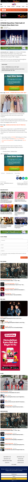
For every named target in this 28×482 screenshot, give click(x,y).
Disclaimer (14, 464)
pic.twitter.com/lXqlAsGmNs (7, 140)
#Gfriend (3, 173)
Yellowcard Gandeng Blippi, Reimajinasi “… (14, 439)
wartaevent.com (7, 456)
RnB (10, 293)
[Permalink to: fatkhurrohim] (1, 27)
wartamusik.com (20, 456)
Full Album (2, 279)
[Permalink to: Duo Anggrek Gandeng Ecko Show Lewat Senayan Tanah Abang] (14, 308)
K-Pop (1, 391)
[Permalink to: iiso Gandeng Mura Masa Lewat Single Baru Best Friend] (21, 208)
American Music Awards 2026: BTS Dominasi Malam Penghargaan (21, 226)
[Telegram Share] (23, 178)
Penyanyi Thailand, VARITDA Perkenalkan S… (15, 289)
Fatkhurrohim (14, 151)
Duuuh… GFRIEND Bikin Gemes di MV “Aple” (10, 66)
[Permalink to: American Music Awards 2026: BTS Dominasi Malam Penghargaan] (21, 220)
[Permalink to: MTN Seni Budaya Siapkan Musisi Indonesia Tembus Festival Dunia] (6, 220)
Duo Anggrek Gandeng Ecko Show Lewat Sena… (11, 318)
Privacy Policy (21, 462)
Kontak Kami (20, 458)
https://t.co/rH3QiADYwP (19, 138)
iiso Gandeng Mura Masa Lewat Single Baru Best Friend (20, 213)
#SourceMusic (17, 173)
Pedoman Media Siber (7, 460)
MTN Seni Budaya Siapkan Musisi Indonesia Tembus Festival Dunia (5, 226)
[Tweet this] (20, 178)
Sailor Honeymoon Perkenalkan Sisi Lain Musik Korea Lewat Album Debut (6, 201)
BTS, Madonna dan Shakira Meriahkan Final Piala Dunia (6, 213)
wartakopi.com (7, 458)
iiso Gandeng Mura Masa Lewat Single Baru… (15, 396)
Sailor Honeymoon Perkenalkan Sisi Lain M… (10, 392)
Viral (11, 448)
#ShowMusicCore (9, 173)
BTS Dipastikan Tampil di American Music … (14, 406)
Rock (11, 279)
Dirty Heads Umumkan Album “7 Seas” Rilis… (10, 280)
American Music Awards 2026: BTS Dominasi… (15, 401)
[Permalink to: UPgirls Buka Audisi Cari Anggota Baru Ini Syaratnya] (21, 195)
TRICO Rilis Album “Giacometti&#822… (13, 294)
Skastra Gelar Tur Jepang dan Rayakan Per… (15, 444)
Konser (6, 443)
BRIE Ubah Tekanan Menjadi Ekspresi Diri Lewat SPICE (12, 10)
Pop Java (2, 317)
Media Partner (21, 460)
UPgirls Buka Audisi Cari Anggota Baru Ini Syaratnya (20, 200)
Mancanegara (7, 279)
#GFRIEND (13, 137)
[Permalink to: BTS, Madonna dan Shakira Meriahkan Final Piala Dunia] (6, 208)
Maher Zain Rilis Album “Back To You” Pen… (14, 284)
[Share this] (17, 178)
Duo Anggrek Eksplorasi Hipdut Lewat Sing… (15, 322)
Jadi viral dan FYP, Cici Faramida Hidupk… (14, 327)
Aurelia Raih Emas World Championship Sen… (15, 449)
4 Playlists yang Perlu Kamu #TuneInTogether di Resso (22, 183)
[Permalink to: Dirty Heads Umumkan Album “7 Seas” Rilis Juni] (14, 270)
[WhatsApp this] (26, 178)
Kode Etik (7, 462)
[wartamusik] (14, 4)
